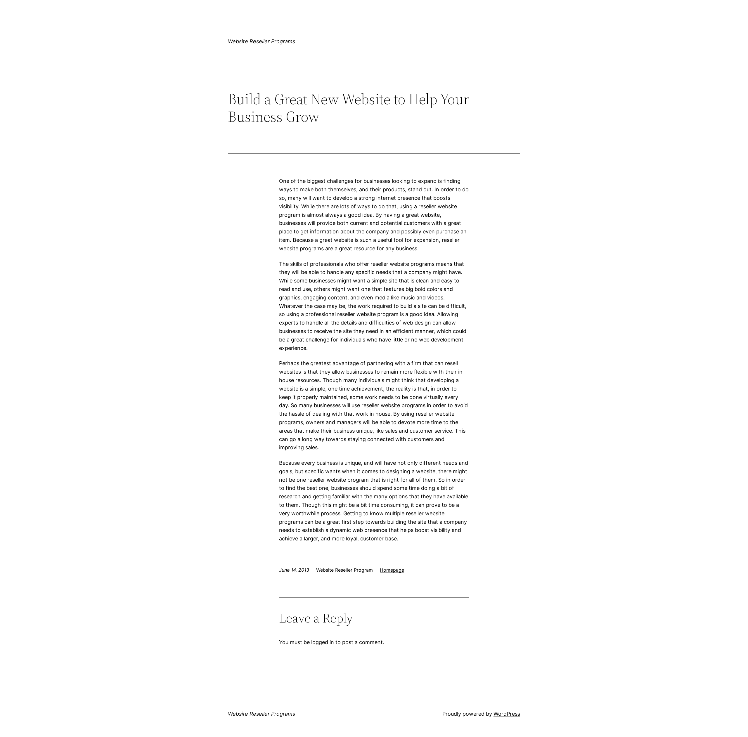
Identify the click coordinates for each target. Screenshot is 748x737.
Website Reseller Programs (261, 41)
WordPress (507, 714)
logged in (322, 642)
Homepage (392, 570)
